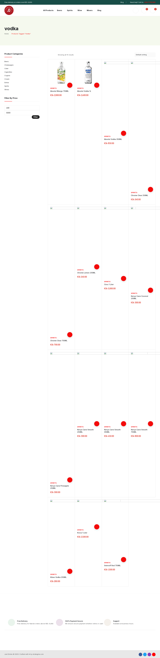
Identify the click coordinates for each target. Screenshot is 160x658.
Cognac (7, 75)
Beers (6, 61)
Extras (6, 82)
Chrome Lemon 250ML (86, 273)
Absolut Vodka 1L (84, 91)
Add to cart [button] (69, 85)
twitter (145, 654)
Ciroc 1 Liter (109, 284)
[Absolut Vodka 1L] (88, 73)
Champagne (8, 65)
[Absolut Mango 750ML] (61, 73)
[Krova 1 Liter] (90, 512)
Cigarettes (8, 72)
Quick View (69, 80)
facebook (140, 654)
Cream (6, 79)
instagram (149, 654)
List (53, 54)
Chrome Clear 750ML (58, 341)
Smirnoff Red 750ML (112, 565)
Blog (122, 2)
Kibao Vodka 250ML (58, 577)
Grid (49, 54)
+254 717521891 (150, 2)
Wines (6, 89)
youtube (154, 654)
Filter (35, 117)
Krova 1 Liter (82, 533)
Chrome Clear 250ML (139, 195)
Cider (6, 68)
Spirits (53, 88)
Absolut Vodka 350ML (113, 139)
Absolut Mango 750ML (59, 91)
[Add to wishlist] (69, 74)
